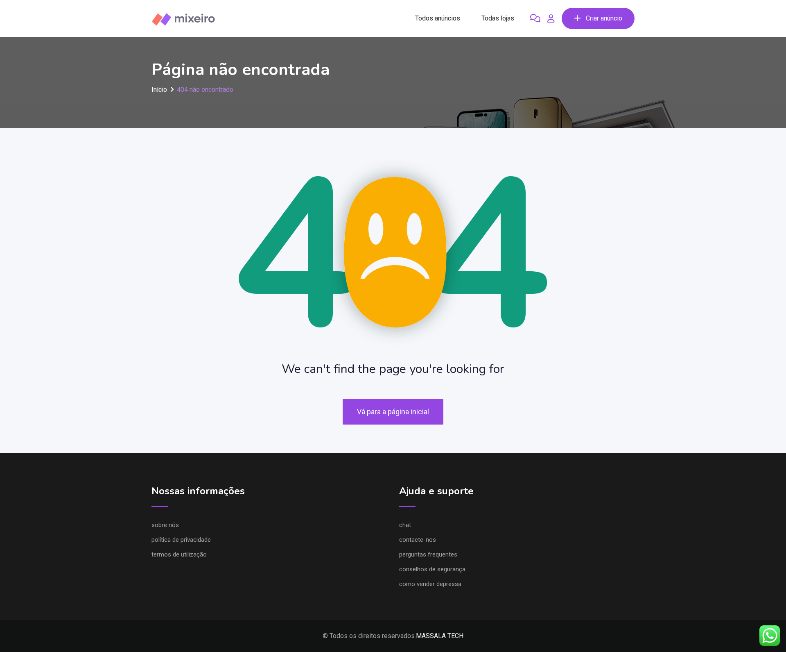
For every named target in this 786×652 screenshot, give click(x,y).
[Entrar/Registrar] (551, 18)
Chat (405, 525)
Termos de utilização (179, 554)
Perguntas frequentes (428, 554)
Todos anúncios (437, 18)
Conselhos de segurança (432, 569)
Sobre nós (165, 525)
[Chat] (535, 18)
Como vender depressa (430, 584)
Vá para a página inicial (393, 411)
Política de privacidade (181, 539)
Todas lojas (497, 18)
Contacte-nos (417, 539)
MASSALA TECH (439, 636)
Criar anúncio (604, 18)
